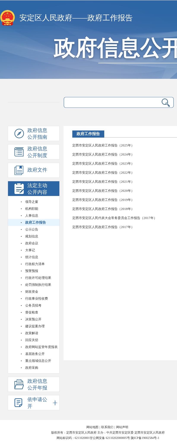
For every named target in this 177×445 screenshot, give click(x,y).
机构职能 (31, 208)
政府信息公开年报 (37, 384)
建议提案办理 (35, 326)
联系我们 (107, 427)
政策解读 (31, 333)
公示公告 (31, 229)
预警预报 (31, 271)
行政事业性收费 (36, 298)
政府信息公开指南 (37, 134)
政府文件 (37, 170)
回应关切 (31, 340)
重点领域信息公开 (38, 360)
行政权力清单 (35, 264)
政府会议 (31, 243)
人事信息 (31, 215)
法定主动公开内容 (37, 189)
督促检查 (31, 312)
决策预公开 (33, 319)
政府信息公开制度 (37, 152)
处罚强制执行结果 (38, 284)
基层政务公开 (35, 354)
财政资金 (31, 291)
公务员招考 (33, 305)
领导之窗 (31, 201)
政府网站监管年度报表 (41, 347)
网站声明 (122, 427)
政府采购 (31, 367)
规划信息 (31, 236)
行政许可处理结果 (38, 278)
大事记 (30, 250)
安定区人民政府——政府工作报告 (76, 18)
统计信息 (31, 257)
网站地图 (92, 427)
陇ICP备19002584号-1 (145, 438)
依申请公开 (37, 403)
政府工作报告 (35, 222)
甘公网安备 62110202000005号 (110, 438)
